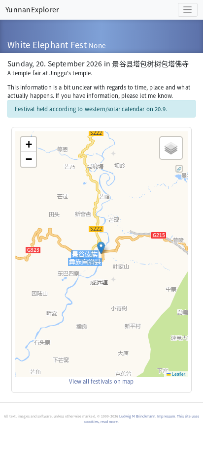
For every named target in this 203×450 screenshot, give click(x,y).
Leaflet (178, 374)
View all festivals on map (101, 381)
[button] (101, 247)
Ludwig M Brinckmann (137, 416)
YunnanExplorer (32, 9)
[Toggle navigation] (188, 10)
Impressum (166, 416)
